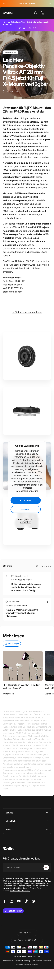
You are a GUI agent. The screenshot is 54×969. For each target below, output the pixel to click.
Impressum (47, 961)
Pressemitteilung (10, 52)
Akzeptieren (25, 500)
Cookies (35, 964)
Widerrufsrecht (8, 961)
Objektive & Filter (18, 22)
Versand (39, 961)
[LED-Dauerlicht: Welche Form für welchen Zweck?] (23, 666)
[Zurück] (4, 3)
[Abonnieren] (46, 867)
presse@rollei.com (12, 291)
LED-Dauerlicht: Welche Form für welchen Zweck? (21, 687)
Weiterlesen (8, 694)
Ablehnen (25, 509)
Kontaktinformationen (23, 964)
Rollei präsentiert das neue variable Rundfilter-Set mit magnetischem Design (26, 587)
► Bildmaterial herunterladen (27, 312)
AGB (33, 961)
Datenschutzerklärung (27, 491)
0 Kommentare (45, 566)
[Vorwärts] (50, 3)
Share (9, 566)
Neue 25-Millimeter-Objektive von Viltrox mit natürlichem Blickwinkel (22, 613)
